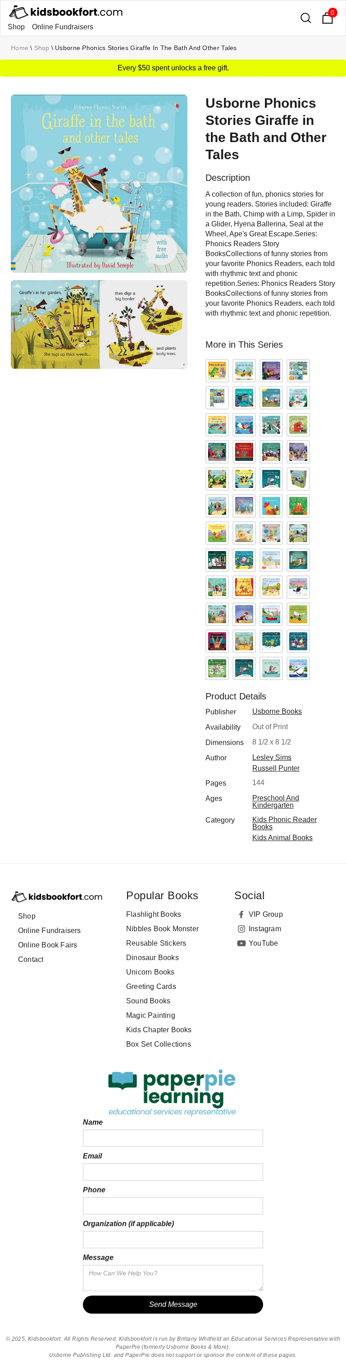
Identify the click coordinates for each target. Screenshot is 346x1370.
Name (93, 1122)
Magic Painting (150, 1015)
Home (19, 47)
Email (92, 1156)
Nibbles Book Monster (162, 929)
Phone (94, 1190)
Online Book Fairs (47, 945)
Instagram (265, 929)
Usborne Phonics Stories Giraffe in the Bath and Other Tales (146, 47)
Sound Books (148, 1001)
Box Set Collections (158, 1044)
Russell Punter (276, 768)
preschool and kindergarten (275, 801)
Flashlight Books (153, 914)
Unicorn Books (150, 972)
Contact (30, 959)
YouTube (263, 943)
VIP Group (266, 914)
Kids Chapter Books (159, 1030)
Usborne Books (277, 711)
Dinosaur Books (152, 957)
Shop (16, 27)
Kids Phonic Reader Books (284, 823)
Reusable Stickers (156, 943)
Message (98, 1257)
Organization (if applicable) (128, 1223)
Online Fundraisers (62, 27)
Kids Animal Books (282, 837)
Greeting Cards (151, 986)
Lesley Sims (271, 757)
